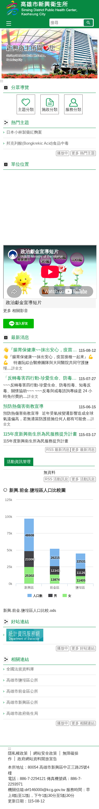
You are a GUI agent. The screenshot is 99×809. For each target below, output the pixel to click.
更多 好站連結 (83, 648)
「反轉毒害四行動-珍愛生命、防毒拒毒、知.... (41, 378)
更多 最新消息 (83, 450)
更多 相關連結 (83, 723)
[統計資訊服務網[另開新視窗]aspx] (49, 635)
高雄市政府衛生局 (22, 713)
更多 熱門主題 (83, 153)
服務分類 (73, 109)
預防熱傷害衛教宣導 (23, 406)
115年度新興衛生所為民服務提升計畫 (40, 434)
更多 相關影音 (15, 310)
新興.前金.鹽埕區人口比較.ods (29, 610)
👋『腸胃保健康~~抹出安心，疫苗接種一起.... (41, 349)
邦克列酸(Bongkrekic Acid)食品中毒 (37, 143)
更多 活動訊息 (83, 479)
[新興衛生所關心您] (49, 53)
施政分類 (50, 109)
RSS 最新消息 (57, 450)
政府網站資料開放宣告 (37, 758)
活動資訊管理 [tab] (19, 461)
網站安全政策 (45, 753)
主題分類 (26, 109)
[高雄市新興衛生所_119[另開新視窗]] (18, 327)
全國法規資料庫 (20, 669)
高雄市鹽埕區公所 (22, 680)
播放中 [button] (62, 153)
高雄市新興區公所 (22, 702)
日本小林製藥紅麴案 (24, 132)
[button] (88, 22)
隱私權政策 (18, 753)
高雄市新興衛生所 (49, 9)
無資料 (49, 472)
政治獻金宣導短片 (24, 302)
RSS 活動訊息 (56, 479)
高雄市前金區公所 (22, 691)
